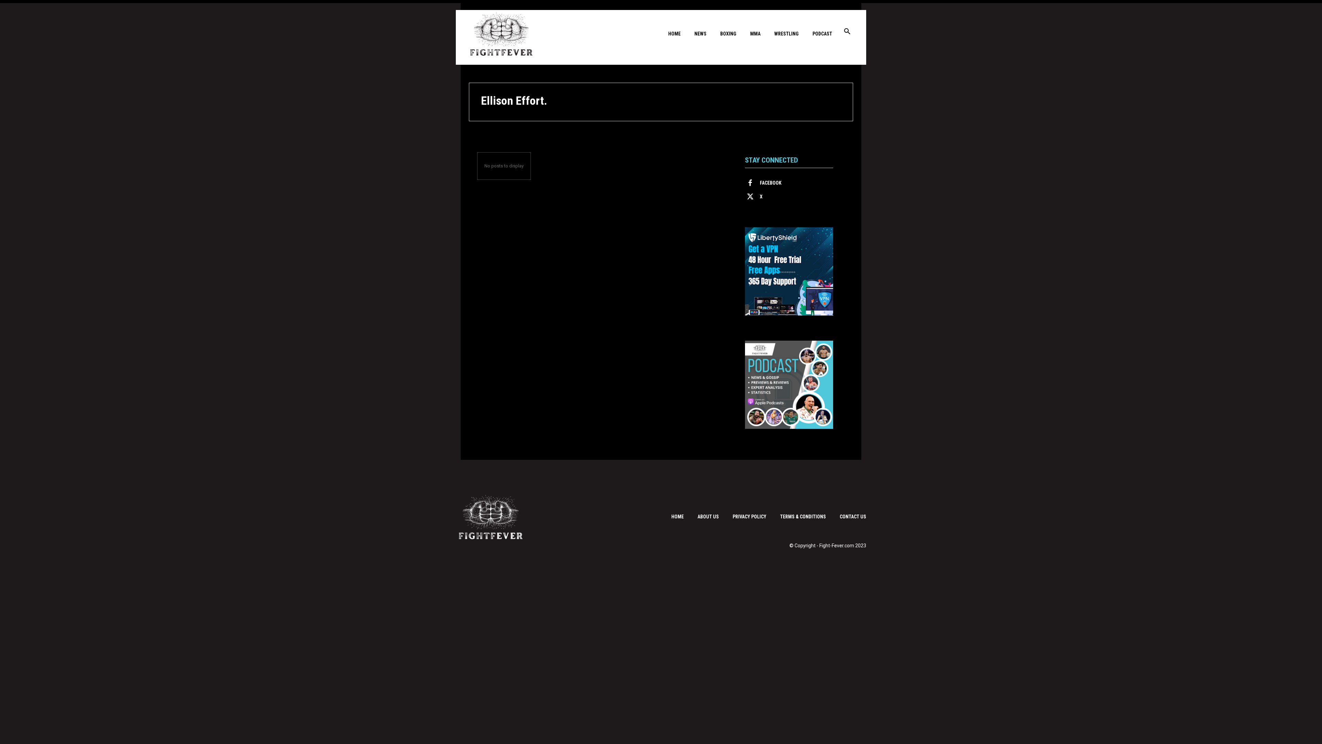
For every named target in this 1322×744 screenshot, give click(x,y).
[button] (847, 31)
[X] (750, 197)
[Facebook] (750, 183)
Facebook (770, 183)
